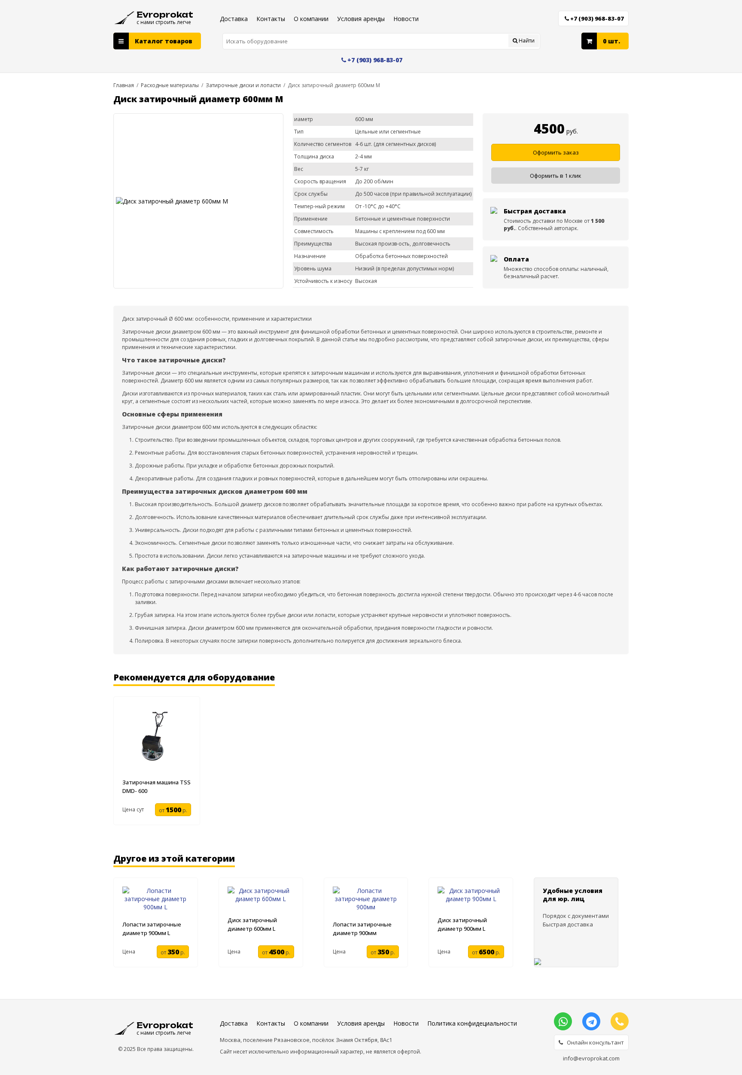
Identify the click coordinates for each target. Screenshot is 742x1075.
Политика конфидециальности (472, 1023)
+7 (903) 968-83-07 (597, 18)
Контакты (270, 19)
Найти (526, 40)
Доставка (234, 19)
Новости (406, 19)
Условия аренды (361, 19)
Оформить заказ (556, 152)
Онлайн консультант (593, 1042)
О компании (311, 19)
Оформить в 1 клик (555, 175)
